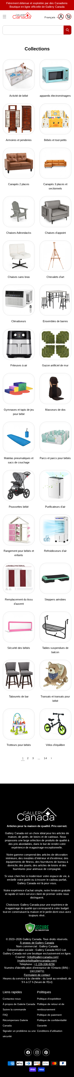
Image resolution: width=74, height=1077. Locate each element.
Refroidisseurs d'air (55, 550)
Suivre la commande (14, 1009)
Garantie (42, 1025)
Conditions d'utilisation (49, 1030)
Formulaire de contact (37, 974)
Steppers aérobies (55, 599)
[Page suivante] (51, 758)
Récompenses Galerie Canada (15, 1023)
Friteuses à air (18, 365)
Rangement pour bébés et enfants (19, 553)
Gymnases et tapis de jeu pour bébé (19, 411)
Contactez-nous (12, 998)
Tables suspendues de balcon (55, 650)
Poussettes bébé (19, 506)
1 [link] (23, 758)
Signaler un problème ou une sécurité (19, 1033)
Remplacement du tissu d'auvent (19, 601)
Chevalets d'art (55, 276)
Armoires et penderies (19, 140)
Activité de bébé (18, 95)
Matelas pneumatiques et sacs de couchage (18, 460)
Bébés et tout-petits (55, 140)
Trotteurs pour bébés (19, 744)
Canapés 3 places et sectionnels (55, 186)
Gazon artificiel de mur (55, 365)
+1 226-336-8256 (44, 964)
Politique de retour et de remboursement (50, 1007)
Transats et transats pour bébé (55, 698)
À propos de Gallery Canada (37, 942)
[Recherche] (67, 30)
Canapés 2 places (18, 184)
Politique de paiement (49, 1014)
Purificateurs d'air (55, 506)
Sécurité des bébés (18, 647)
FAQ (5, 1014)
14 (45, 758)
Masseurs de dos (55, 409)
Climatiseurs (18, 321)
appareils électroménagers (55, 95)
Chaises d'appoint (55, 232)
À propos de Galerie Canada (19, 1004)
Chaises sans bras (19, 276)
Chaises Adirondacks (18, 232)
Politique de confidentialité (52, 1020)
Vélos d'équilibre (55, 744)
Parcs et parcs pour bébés (55, 458)
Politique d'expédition (49, 998)
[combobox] (37, 30)
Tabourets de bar (19, 696)
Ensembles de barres (55, 321)
